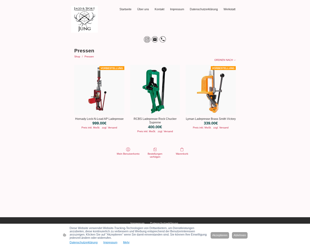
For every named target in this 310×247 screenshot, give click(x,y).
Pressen (89, 56)
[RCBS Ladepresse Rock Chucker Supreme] (155, 90)
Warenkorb (182, 153)
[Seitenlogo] (84, 19)
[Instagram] (147, 39)
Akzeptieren (219, 235)
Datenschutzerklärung (84, 242)
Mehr (126, 242)
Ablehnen (240, 235)
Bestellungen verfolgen (155, 155)
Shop (77, 56)
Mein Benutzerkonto (128, 153)
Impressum (110, 242)
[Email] (155, 39)
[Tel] (163, 39)
